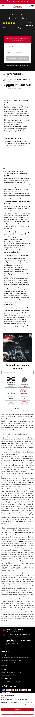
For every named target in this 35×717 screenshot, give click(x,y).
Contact (4, 665)
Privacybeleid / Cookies (9, 663)
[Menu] (6, 6)
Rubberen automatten (8, 675)
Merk (8, 47)
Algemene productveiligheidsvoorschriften (15, 657)
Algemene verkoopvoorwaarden (11, 660)
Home (13, 14)
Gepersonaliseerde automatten (11, 672)
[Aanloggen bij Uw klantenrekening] (29, 6)
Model (9, 52)
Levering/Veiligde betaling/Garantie (13, 682)
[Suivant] (30, 147)
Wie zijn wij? (5, 655)
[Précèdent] (4, 147)
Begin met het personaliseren (17, 58)
